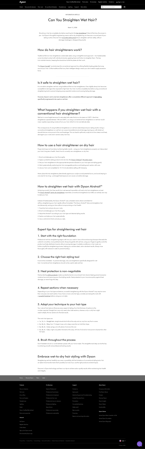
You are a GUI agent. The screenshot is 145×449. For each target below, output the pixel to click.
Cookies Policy (29, 440)
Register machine (102, 2)
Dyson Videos (102, 404)
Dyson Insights (102, 401)
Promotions (75, 401)
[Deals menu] (24, 7)
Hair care (40, 7)
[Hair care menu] (44, 7)
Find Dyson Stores (103, 392)
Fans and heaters (24, 398)
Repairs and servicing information (80, 416)
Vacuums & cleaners (30, 7)
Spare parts (75, 392)
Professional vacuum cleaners (53, 401)
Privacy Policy (22, 440)
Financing (74, 413)
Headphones (62, 7)
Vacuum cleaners (24, 389)
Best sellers (84, 7)
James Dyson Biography (105, 421)
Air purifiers (22, 395)
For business (93, 2)
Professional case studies (52, 410)
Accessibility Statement (70, 440)
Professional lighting (51, 404)
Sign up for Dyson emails (26, 430)
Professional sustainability (52, 413)
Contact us (111, 2)
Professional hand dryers (52, 392)
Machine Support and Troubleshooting (82, 395)
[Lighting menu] (73, 7)
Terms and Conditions (46, 440)
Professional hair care (51, 398)
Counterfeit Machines (77, 404)
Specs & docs (49, 407)
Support (76, 7)
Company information (104, 389)
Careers (101, 395)
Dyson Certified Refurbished (73, 2)
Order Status (23, 427)
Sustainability (102, 407)
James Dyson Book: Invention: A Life (108, 415)
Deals (21, 7)
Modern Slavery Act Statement (58, 440)
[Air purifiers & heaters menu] (58, 7)
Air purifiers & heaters (51, 7)
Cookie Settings (37, 440)
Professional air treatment (52, 395)
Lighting (70, 7)
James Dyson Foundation (105, 418)
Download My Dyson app (26, 433)
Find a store (85, 2)
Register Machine (24, 424)
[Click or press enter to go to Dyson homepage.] (23, 2)
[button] (122, 441)
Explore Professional (51, 389)
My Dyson (22, 421)
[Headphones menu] (67, 7)
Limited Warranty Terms (78, 398)
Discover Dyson (103, 398)
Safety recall (75, 407)
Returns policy (75, 410)
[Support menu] (79, 7)
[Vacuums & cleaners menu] (37, 7)
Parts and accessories (25, 413)
